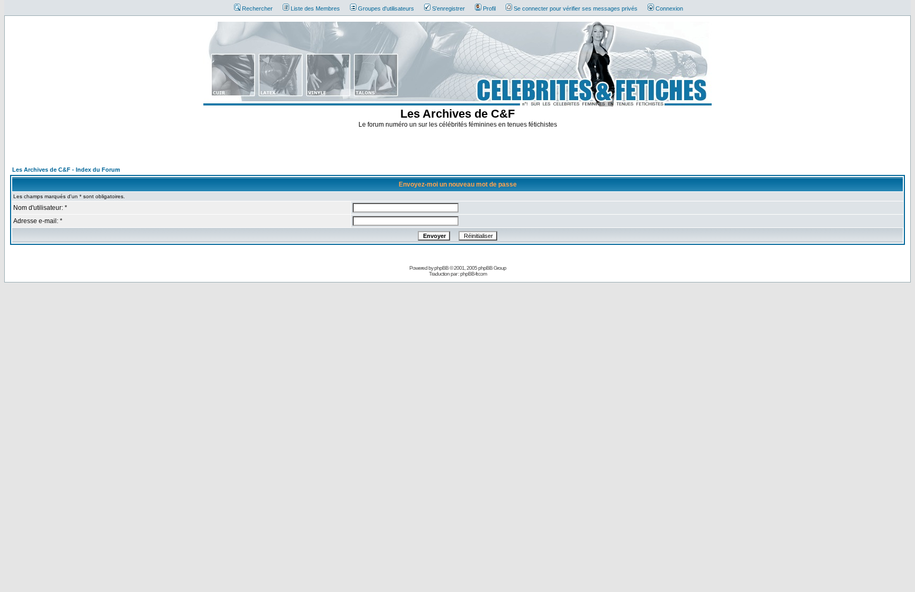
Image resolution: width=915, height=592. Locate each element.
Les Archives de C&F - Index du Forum (66, 169)
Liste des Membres (315, 8)
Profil (489, 8)
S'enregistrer (448, 8)
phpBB (441, 268)
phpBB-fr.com (473, 274)
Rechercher (257, 8)
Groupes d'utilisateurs (386, 8)
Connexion (669, 8)
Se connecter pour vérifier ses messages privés (576, 8)
